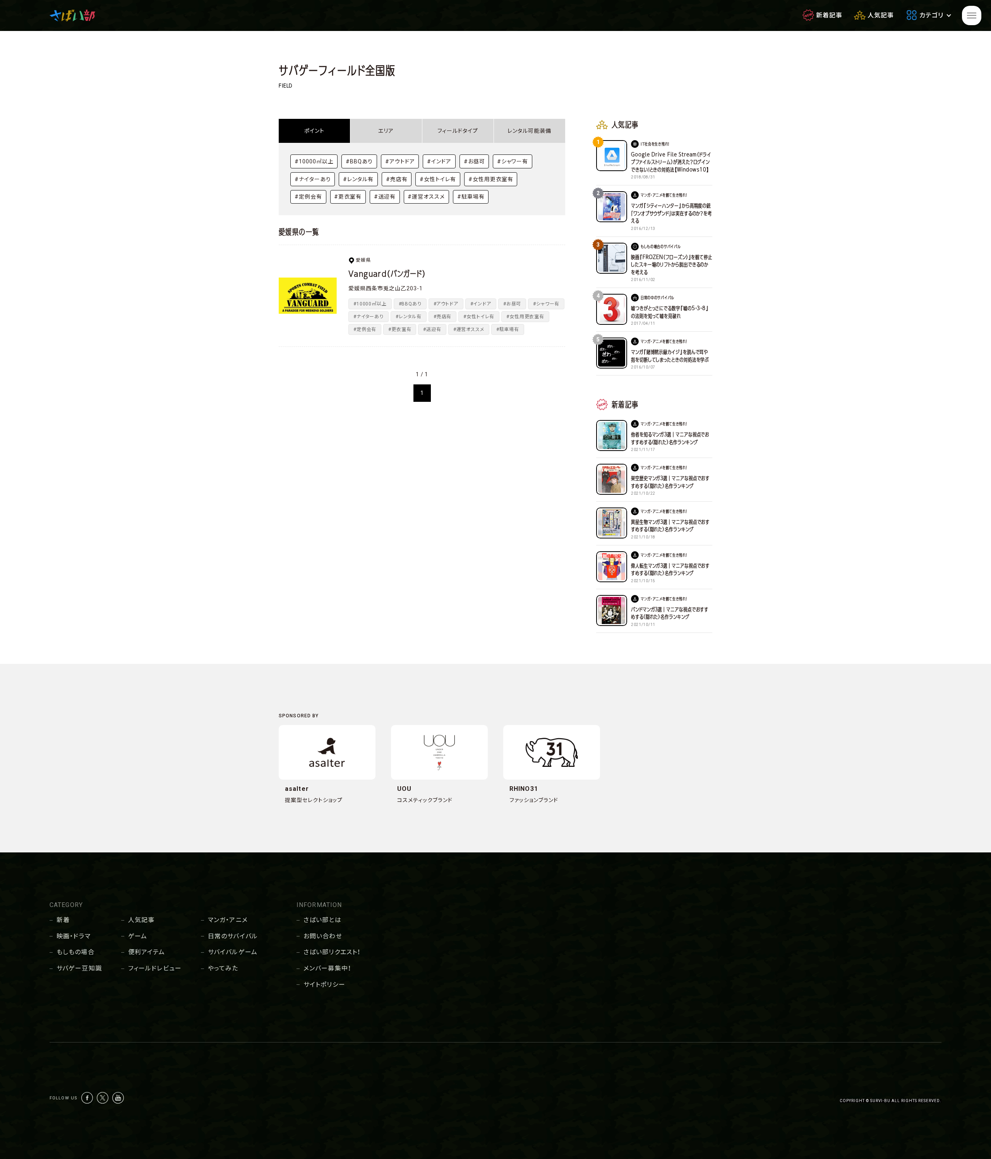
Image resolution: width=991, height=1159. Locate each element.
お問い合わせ (322, 936)
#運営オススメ (426, 197)
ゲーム (137, 936)
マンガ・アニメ (228, 920)
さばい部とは (322, 920)
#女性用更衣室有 (490, 179)
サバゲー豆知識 (79, 968)
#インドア (439, 161)
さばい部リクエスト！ (331, 952)
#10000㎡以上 (314, 161)
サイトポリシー (324, 984)
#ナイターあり (313, 179)
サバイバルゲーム (232, 952)
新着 (63, 920)
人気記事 (141, 920)
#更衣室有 (348, 197)
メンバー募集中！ (327, 968)
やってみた (223, 968)
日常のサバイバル (233, 936)
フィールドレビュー (155, 968)
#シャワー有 (512, 161)
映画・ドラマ (74, 936)
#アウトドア (400, 161)
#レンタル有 (358, 179)
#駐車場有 (471, 197)
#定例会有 (308, 197)
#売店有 (397, 179)
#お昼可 (474, 161)
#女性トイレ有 (438, 179)
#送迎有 (385, 197)
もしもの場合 (75, 952)
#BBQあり (359, 161)
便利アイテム (146, 952)
